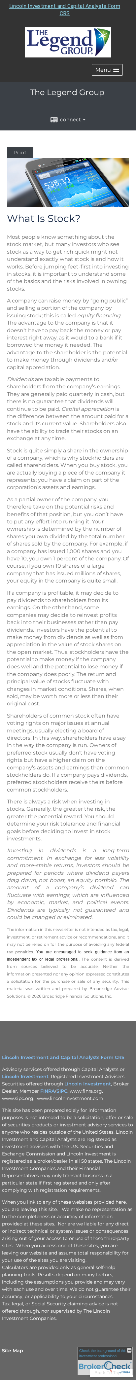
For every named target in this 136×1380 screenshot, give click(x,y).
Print (20, 153)
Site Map (12, 1351)
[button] (107, 70)
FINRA (47, 1091)
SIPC (61, 1091)
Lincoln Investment (25, 1076)
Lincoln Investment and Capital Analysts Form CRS (63, 1057)
